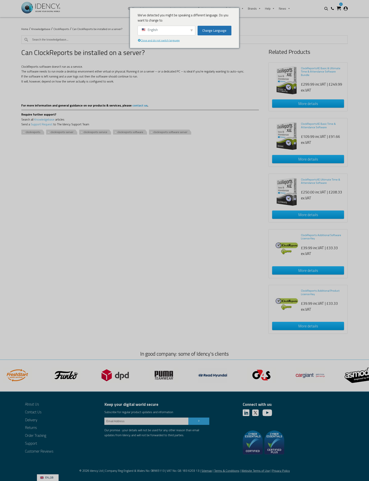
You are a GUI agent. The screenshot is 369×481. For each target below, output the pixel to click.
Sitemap (206, 470)
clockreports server (62, 132)
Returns (31, 427)
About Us (32, 404)
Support (31, 443)
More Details (308, 103)
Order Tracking (35, 435)
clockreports (33, 132)
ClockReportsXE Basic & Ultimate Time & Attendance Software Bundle (320, 71)
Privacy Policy (281, 470)
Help (268, 8)
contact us (139, 105)
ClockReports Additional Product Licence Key (320, 292)
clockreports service (95, 132)
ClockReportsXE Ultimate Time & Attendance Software (320, 181)
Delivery (31, 420)
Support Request (41, 124)
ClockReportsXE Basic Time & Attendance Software (318, 125)
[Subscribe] (198, 421)
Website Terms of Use (255, 470)
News (282, 8)
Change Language (214, 30)
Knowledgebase (40, 29)
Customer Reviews (39, 451)
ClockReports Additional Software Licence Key (321, 236)
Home (24, 29)
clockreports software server (170, 132)
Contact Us (33, 412)
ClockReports (61, 29)
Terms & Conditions (226, 470)
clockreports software (130, 132)
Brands (252, 8)
